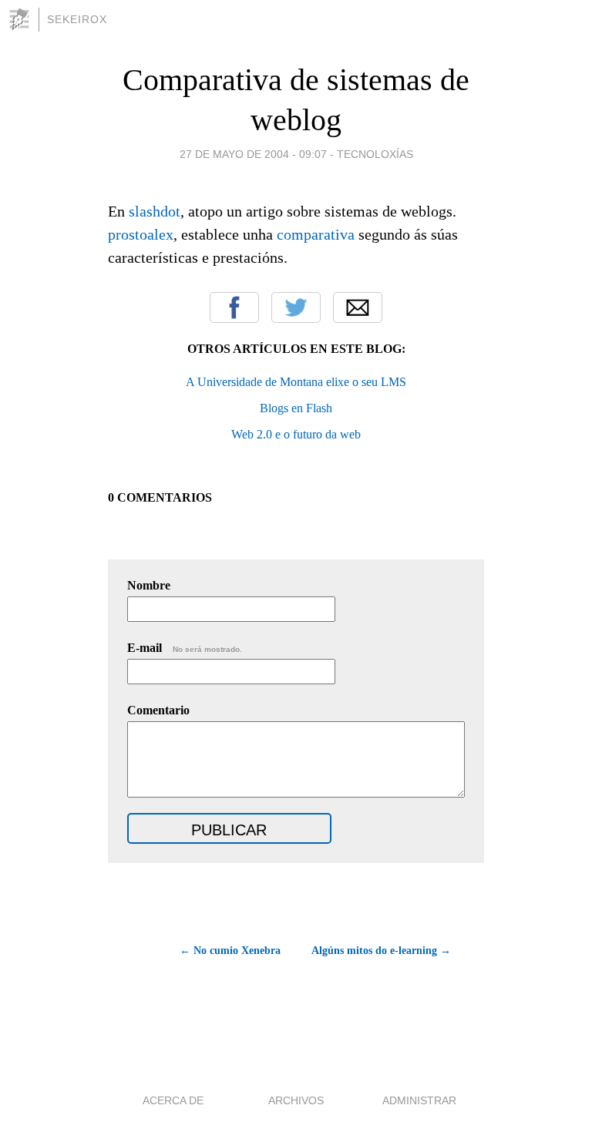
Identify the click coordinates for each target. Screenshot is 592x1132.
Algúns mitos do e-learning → (381, 950)
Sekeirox (77, 19)
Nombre (148, 585)
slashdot (154, 211)
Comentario (158, 710)
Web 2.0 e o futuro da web (296, 434)
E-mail (184, 647)
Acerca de (173, 1100)
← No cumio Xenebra (230, 950)
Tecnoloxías (375, 154)
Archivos (296, 1100)
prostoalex (140, 234)
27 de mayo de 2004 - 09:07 (253, 154)
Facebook (234, 307)
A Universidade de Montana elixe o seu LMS (296, 381)
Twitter (296, 307)
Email (357, 307)
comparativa (316, 234)
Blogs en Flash (296, 408)
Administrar (419, 1100)
